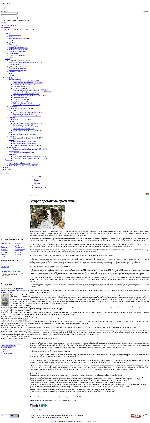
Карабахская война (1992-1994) (24, 108)
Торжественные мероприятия (19, 38)
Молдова (18, 243)
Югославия (13, 154)
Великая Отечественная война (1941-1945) (28, 83)
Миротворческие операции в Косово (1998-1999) (30, 158)
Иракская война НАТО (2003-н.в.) (25, 134)
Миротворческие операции (18, 48)
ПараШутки (5, 267)
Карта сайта (12, 29)
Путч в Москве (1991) (20, 97)
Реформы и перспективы (17, 68)
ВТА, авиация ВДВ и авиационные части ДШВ (25, 62)
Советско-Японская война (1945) (24, 84)
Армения (4, 245)
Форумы (8, 169)
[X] (37, 406)
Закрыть (146, 11)
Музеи (7, 167)
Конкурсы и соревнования (18, 49)
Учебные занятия (15, 35)
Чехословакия (14, 151)
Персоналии (9, 160)
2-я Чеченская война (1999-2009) (24, 143)
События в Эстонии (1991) (22, 103)
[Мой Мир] (35, 406)
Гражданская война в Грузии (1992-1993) (27, 123)
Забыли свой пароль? (8, 25)
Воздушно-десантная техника (19, 60)
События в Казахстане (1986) (23, 88)
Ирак (11, 132)
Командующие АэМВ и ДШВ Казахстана (23, 165)
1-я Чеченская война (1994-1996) (24, 142)
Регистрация (5, 27)
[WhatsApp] (44, 406)
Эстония (18, 254)
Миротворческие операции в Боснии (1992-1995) (30, 156)
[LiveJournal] (39, 406)
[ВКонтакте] (30, 406)
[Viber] (42, 406)
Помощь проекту (7, 353)
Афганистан (13, 110)
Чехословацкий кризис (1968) (23, 153)
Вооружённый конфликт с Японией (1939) (28, 138)
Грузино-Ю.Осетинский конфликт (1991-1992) (29, 95)
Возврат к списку (36, 409)
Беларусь (4, 247)
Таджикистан (13, 147)
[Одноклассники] (33, 406)
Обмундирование (15, 64)
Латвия (3, 254)
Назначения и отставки (17, 55)
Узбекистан (19, 251)
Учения (11, 37)
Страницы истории (15, 72)
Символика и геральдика (17, 70)
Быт (10, 44)
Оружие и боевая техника (18, 66)
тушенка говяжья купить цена (9, 274)
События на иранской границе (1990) (26, 94)
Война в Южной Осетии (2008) (24, 129)
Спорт (11, 40)
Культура (12, 42)
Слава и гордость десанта (18, 162)
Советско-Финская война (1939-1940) (26, 81)
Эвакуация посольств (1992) (23, 114)
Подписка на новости (8, 346)
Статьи (7, 59)
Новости (8, 33)
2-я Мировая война (15, 79)
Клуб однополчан (7, 265)
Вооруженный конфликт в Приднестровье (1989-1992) (32, 92)
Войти (20, 29)
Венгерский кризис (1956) (22, 119)
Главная (3, 29)
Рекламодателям (6, 347)
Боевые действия (15, 46)
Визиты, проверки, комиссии (19, 51)
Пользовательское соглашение (11, 344)
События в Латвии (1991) (22, 99)
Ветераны (8, 77)
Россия (11, 140)
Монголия (12, 136)
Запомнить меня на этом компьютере (16, 20)
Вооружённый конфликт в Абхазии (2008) (27, 130)
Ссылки (3, 349)
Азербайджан (13, 107)
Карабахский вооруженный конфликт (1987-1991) (30, 90)
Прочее (11, 57)
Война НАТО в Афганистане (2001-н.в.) (27, 116)
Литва (3, 256)
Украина (18, 252)
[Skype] (46, 406)
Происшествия (14, 53)
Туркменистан (20, 249)
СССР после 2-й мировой (18, 86)
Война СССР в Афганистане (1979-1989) (27, 112)
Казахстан (4, 251)
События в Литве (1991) (21, 101)
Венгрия (12, 118)
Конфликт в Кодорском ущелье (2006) (26, 127)
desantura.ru (55, 417)
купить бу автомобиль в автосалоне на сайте (82, 421)
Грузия (11, 121)
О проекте (4, 351)
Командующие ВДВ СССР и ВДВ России (23, 164)
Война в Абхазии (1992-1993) (23, 125)
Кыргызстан (5, 252)
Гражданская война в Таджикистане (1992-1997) (30, 149)
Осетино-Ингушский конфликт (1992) (26, 105)
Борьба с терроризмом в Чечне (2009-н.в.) (27, 145)
